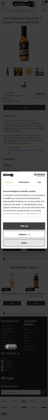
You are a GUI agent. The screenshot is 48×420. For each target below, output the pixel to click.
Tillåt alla (24, 226)
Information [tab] (24, 182)
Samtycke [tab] (8, 182)
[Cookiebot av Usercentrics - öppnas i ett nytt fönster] (34, 175)
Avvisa (24, 243)
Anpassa (22, 234)
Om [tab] (39, 182)
